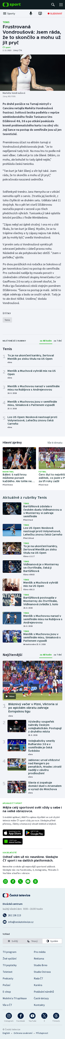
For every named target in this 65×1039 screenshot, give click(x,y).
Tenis (6, 22)
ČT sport (6, 47)
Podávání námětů (44, 991)
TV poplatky (9, 965)
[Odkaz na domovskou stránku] (17, 5)
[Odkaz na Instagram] (5, 881)
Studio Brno (40, 965)
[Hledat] (53, 4)
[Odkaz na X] (20, 881)
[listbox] (32, 941)
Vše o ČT (7, 1005)
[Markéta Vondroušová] (32, 73)
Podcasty (8, 978)
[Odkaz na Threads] (35, 881)
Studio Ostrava (42, 971)
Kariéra (38, 985)
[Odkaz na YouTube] (28, 881)
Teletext (7, 971)
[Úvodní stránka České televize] (17, 895)
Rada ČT (38, 978)
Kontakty (39, 1005)
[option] (12, 941)
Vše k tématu (55, 442)
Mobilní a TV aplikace (15, 998)
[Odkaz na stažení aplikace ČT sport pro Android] (35, 832)
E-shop (7, 991)
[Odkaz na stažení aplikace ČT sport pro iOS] (13, 832)
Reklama (39, 958)
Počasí (6, 985)
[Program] (40, 13)
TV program (9, 952)
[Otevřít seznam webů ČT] (61, 4)
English (6, 1033)
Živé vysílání (9, 958)
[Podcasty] (31, 13)
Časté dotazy (41, 998)
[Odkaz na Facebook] (13, 881)
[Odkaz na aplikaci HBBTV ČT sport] (13, 841)
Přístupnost (42, 1033)
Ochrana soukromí (23, 1033)
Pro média (40, 952)
